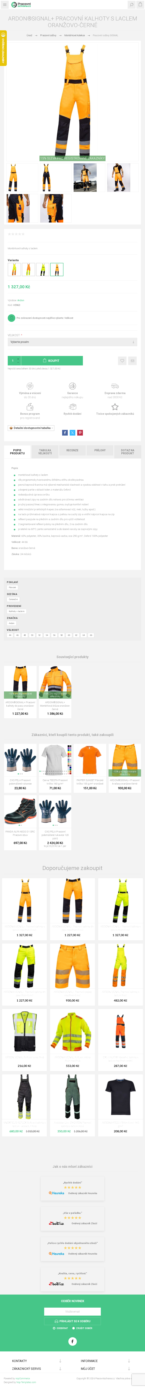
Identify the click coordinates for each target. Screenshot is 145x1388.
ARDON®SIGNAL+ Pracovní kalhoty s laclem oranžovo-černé (25, 928)
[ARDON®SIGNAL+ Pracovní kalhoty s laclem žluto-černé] (120, 900)
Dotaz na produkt (127, 452)
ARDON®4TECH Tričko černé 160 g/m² (120, 1125)
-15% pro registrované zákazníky (20, 695)
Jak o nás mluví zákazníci (72, 1167)
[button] (18, 773)
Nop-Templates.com (26, 1382)
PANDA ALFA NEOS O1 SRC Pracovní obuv (20, 833)
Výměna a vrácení (30, 390)
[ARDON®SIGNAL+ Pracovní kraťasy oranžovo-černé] (72, 966)
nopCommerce (22, 1378)
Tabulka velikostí (45, 452)
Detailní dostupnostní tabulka (32, 427)
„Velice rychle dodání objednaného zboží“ (72, 1243)
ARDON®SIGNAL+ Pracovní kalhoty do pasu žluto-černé (24, 994)
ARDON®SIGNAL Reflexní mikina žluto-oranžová (72, 1059)
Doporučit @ (132, 361)
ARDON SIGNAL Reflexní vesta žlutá (24, 1057)
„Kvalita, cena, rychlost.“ (72, 1273)
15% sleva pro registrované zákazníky (72, 158)
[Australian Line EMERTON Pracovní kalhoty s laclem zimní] (72, 1096)
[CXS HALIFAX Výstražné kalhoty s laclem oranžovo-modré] (120, 1031)
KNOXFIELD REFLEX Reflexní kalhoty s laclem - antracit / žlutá (25, 1125)
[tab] (17, 451)
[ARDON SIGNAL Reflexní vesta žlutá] (24, 1031)
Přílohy (100, 450)
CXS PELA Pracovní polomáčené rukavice (20, 782)
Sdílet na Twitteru (72, 433)
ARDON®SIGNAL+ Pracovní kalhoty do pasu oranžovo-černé (20, 706)
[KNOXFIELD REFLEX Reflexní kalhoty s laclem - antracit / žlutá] (24, 1096)
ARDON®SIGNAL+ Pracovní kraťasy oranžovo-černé (125, 782)
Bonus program (30, 411)
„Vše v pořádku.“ (72, 1213)
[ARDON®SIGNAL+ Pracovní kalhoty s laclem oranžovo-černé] (24, 900)
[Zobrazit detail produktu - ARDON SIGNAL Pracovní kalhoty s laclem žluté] (14, 275)
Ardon (20, 300)
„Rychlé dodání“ (72, 1182)
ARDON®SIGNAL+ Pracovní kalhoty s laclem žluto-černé (120, 928)
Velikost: (14, 335)
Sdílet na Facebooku (65, 433)
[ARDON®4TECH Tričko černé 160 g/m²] (120, 1096)
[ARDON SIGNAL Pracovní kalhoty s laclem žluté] (120, 966)
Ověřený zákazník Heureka (82, 1193)
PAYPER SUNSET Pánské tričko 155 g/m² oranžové (90, 782)
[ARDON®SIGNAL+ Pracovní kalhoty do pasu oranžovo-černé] (72, 900)
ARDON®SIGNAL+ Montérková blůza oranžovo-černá (55, 706)
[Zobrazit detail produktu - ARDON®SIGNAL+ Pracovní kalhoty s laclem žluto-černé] (42, 275)
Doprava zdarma (115, 390)
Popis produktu (17, 452)
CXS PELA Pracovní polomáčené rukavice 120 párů (55, 835)
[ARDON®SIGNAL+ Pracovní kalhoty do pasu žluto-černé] (24, 966)
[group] (20, 682)
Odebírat (62, 1328)
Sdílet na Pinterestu (80, 433)
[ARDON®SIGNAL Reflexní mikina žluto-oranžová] (72, 1031)
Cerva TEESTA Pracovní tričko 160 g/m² (55, 782)
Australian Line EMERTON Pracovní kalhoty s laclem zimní (72, 1125)
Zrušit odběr (84, 1328)
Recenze (72, 450)
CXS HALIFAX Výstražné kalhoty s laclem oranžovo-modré (120, 1059)
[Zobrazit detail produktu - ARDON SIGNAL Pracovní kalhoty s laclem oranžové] (28, 275)
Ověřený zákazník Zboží (84, 1223)
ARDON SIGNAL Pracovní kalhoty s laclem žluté (120, 994)
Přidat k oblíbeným (122, 361)
